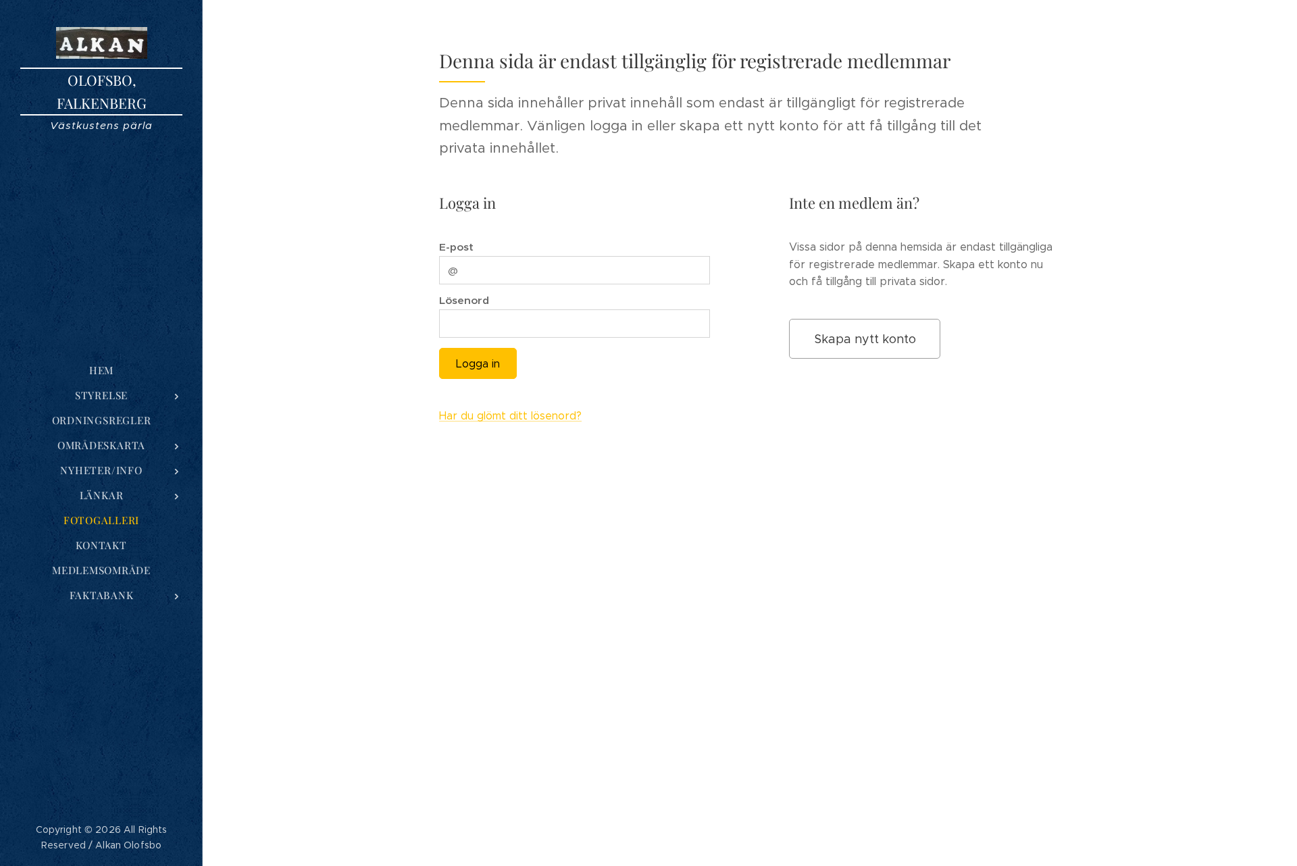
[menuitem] (101, 370)
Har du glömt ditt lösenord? (510, 415)
